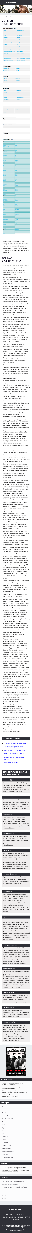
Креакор (4, 1110)
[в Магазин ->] (16, 1075)
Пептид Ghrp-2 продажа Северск (14, 753)
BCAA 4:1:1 (5, 1133)
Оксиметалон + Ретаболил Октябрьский (10, 1184)
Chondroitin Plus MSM (8, 1119)
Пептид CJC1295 (7, 1145)
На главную (10, 1214)
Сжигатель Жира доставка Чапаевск (15, 743)
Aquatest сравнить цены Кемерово (14, 750)
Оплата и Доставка (9, 1217)
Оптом (27, 1217)
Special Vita (5, 1142)
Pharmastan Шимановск (11, 762)
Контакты (16, 1220)
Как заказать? (21, 1214)
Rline (3, 1107)
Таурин (4, 1127)
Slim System (5, 1113)
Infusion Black (6, 1116)
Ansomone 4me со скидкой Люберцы (14, 1187)
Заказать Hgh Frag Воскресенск (13, 746)
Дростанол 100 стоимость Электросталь (10, 1192)
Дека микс (5, 1154)
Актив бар (5, 1122)
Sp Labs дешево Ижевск (13, 1181)
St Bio (3, 1125)
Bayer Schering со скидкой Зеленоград (9, 1198)
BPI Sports (5, 1136)
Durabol (4, 1139)
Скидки (20, 1217)
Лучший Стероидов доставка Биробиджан (10, 1195)
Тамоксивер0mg (6, 1148)
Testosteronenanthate (8, 1151)
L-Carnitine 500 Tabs (7, 1157)
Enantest (4, 1130)
